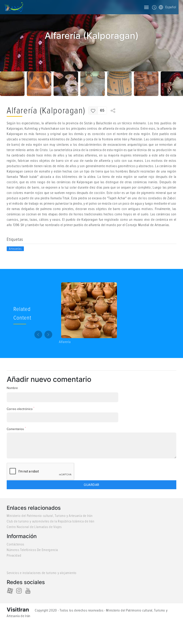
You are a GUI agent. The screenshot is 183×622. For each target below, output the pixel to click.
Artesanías (15, 249)
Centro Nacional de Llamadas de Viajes (34, 527)
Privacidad (14, 555)
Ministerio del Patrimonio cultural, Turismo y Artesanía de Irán (49, 516)
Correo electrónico (20, 409)
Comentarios (16, 429)
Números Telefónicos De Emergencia (32, 550)
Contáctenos (15, 544)
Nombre (12, 388)
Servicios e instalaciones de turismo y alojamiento (42, 573)
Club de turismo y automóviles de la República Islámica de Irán (50, 521)
